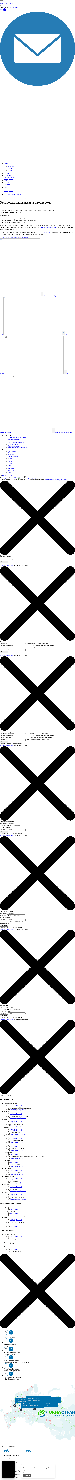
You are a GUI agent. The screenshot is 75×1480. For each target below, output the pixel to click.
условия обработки (6, 565)
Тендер (6, 182)
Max (22, 478)
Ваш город (3, 650)
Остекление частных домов (17, 437)
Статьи (10, 170)
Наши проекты (13, 456)
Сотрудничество (9, 177)
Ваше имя (3, 558)
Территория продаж (6, 3)
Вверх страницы (7, 475)
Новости (11, 168)
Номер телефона (5, 560)
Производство (8, 172)
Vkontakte (13, 478)
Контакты (7, 184)
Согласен (27, 1475)
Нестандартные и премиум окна (18, 441)
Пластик (7, 173)
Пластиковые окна (14, 439)
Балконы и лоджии (14, 446)
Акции (6, 163)
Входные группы (13, 444)
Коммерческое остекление (16, 442)
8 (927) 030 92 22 (15, 7)
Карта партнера (31, 478)
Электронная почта (6, 646)
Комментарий (4, 923)
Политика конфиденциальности (56, 480)
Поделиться (5, 237)
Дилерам (11, 468)
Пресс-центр (8, 460)
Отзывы (6, 180)
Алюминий (8, 175)
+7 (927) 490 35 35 (16, 1105)
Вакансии (11, 166)
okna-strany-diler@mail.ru (18, 1110)
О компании (8, 165)
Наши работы (8, 179)
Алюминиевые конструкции (17, 448)
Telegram (5, 478)
